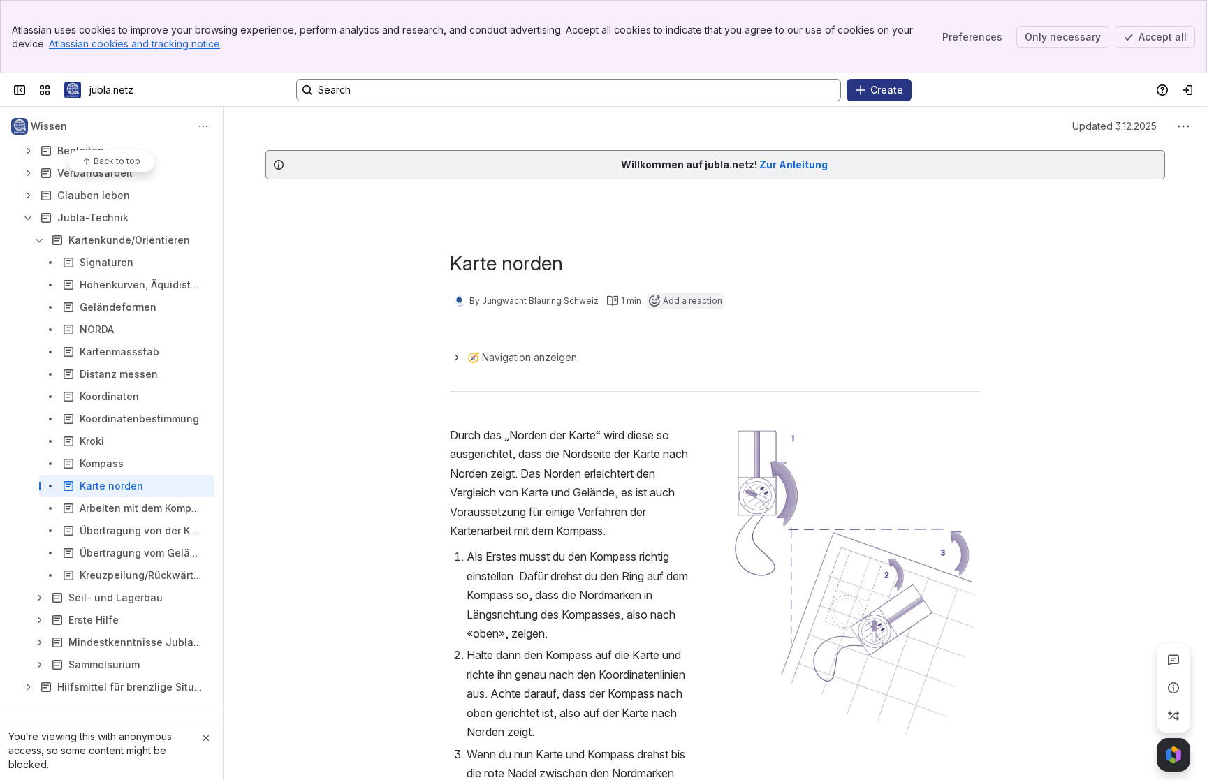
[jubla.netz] (72, 90)
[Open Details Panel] (1173, 688)
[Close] (206, 738)
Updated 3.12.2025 (1114, 126)
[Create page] (1173, 716)
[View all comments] (1173, 660)
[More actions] (203, 126)
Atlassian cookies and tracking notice (134, 44)
